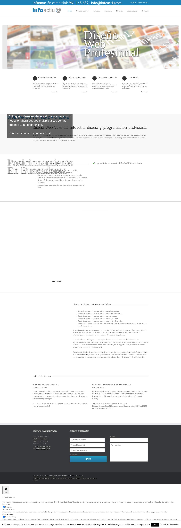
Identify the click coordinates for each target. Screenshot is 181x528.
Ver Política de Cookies (169, 524)
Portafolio (108, 11)
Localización (132, 11)
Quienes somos (82, 11)
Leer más (55, 92)
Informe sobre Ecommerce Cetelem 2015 (46, 385)
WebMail (133, 3)
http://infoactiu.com (43, 449)
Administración (143, 3)
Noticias (119, 11)
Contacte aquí (57, 281)
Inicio (69, 11)
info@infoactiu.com (106, 2)
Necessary (8, 507)
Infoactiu (64, 476)
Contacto (145, 11)
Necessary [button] (6, 504)
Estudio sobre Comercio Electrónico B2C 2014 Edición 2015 (111, 385)
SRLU (69, 476)
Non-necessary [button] (7, 514)
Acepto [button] (155, 525)
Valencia (58, 476)
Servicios (96, 11)
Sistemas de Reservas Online (137, 352)
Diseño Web (51, 476)
